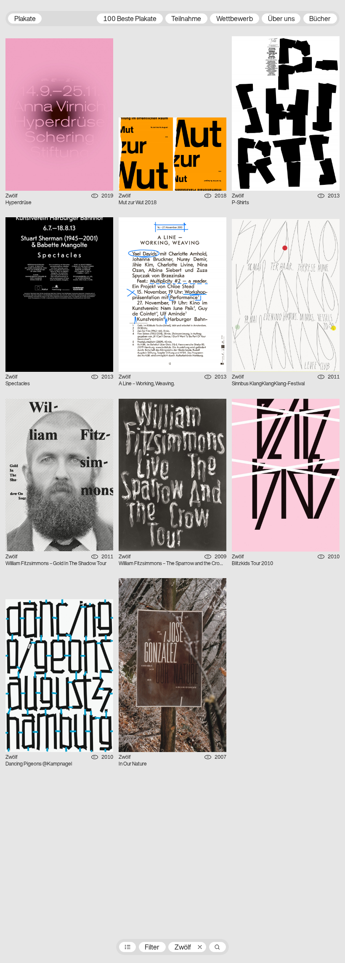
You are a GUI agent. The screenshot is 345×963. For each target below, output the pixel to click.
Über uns (281, 19)
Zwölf (183, 947)
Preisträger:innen (127, 947)
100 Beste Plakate (130, 19)
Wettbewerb (234, 19)
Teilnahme (186, 19)
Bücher (320, 19)
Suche (217, 947)
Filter (152, 947)
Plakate (25, 19)
